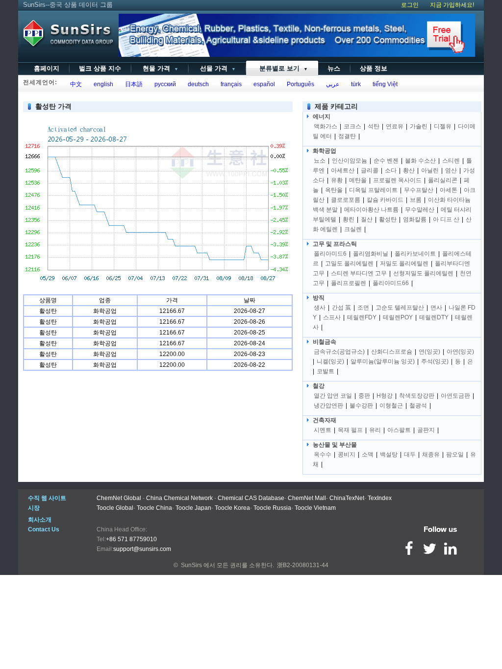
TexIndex (380, 498)
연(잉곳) (429, 351)
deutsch (197, 84)
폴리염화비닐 (370, 253)
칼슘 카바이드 (385, 199)
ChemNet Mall (307, 498)
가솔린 (418, 126)
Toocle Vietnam (315, 507)
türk (354, 84)
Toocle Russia (272, 507)
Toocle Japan (193, 507)
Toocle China (154, 507)
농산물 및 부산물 (335, 444)
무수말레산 (419, 209)
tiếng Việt (384, 84)
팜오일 (455, 454)
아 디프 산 (446, 219)
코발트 (325, 371)
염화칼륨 (415, 219)
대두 (410, 454)
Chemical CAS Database (251, 498)
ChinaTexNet (346, 498)
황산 (409, 170)
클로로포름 (345, 199)
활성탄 (388, 219)
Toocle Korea (232, 507)
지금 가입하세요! (452, 4)
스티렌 (451, 160)
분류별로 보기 (281, 68)
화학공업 (324, 150)
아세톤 (448, 190)
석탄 (373, 126)
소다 (391, 170)
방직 (319, 297)
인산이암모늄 (349, 160)
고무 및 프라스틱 (335, 243)
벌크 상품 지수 (100, 68)
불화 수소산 (420, 160)
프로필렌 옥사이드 (397, 180)
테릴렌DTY (434, 317)
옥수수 (322, 454)
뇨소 (320, 160)
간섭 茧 (341, 307)
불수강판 (361, 405)
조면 (363, 307)
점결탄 (347, 136)
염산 (451, 170)
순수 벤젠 (386, 160)
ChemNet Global (119, 498)
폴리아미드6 (330, 253)
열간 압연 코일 (333, 395)
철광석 (418, 405)
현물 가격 (159, 68)
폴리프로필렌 (348, 283)
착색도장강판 (416, 395)
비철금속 (324, 341)
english (102, 84)
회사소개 (39, 519)
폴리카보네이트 (415, 253)
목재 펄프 (350, 430)
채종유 (431, 454)
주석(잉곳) (435, 361)
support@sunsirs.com (142, 549)
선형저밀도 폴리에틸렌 (423, 273)
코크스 (352, 126)
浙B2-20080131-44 (302, 565)
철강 (319, 385)
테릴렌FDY (361, 317)
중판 (364, 395)
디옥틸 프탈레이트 (373, 190)
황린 (348, 219)
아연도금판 (455, 395)
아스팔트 (399, 430)
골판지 (426, 430)
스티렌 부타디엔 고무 (359, 273)
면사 (436, 307)
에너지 (321, 116)
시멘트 (322, 430)
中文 (74, 84)
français (230, 84)
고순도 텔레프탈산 (400, 307)
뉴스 (333, 68)
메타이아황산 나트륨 (371, 209)
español (263, 84)
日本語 (132, 84)
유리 (375, 430)
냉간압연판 (328, 405)
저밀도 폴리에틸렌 (404, 263)
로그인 (410, 4)
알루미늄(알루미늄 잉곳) (383, 361)
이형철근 (391, 405)
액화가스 (325, 126)
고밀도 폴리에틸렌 (349, 263)
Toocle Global (115, 507)
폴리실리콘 (442, 180)
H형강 (384, 395)
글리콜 (369, 170)
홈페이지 (46, 68)
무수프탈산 (418, 190)
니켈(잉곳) (330, 361)
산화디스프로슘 (391, 351)
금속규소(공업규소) (339, 351)
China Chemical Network (179, 498)
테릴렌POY (398, 317)
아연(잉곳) (460, 351)
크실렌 (353, 229)
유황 (337, 180)
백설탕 (389, 454)
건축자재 (324, 420)
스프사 (332, 317)
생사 (320, 307)
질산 (367, 219)
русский (163, 84)
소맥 (368, 454)
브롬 (416, 199)
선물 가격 (217, 68)
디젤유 (443, 126)
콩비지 (346, 454)
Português (299, 84)
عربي (331, 84)
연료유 (394, 126)
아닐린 (430, 170)
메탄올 (358, 180)
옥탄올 (334, 190)
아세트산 (342, 170)
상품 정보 (373, 68)
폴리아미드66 (391, 283)
